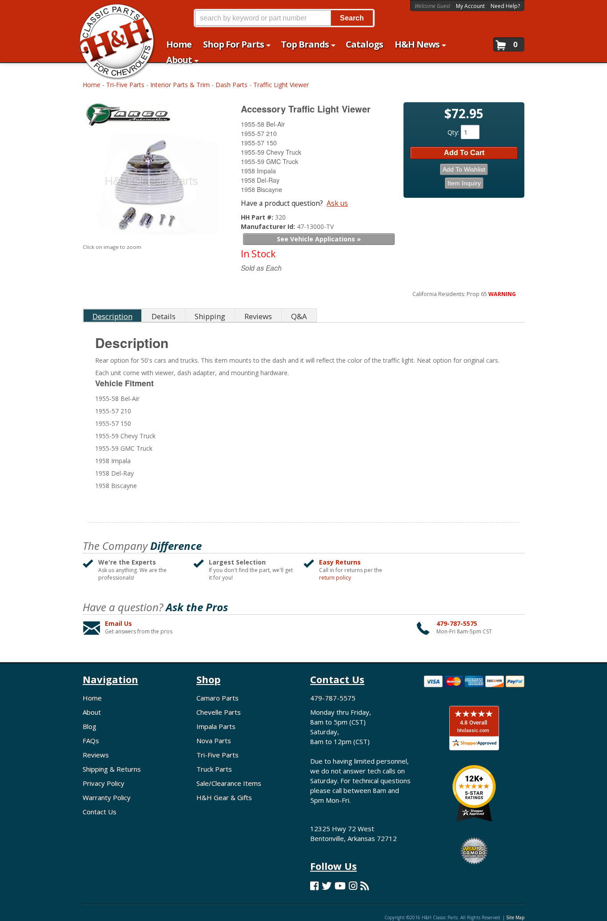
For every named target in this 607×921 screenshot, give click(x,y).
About (92, 712)
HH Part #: (258, 217)
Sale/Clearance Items (228, 783)
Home (91, 84)
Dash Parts (232, 84)
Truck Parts (214, 769)
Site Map (515, 917)
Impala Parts (216, 726)
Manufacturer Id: (269, 226)
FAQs (91, 740)
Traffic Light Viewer (281, 84)
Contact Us (99, 811)
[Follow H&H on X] (326, 886)
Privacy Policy (103, 783)
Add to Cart (464, 152)
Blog (89, 726)
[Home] (112, 12)
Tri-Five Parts (125, 84)
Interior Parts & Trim (180, 84)
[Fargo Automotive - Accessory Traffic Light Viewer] (152, 116)
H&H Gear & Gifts (224, 797)
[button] (284, 18)
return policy (335, 577)
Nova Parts (213, 740)
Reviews (96, 754)
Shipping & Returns (112, 769)
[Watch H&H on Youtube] (340, 886)
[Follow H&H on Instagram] (353, 886)
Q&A (299, 316)
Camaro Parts (217, 697)
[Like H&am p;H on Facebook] (314, 886)
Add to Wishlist (464, 169)
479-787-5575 (456, 623)
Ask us (337, 203)
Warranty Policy (107, 797)
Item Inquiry (464, 183)
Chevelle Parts (218, 712)
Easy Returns (340, 562)
